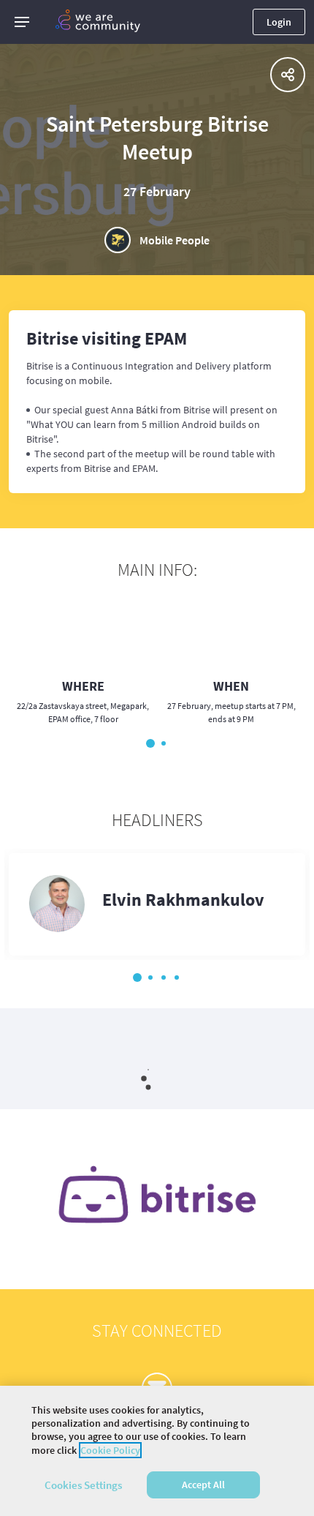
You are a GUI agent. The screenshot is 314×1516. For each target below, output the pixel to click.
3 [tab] (163, 977)
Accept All (203, 1484)
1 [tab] (150, 743)
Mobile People (174, 240)
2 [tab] (163, 743)
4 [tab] (176, 977)
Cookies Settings (83, 1485)
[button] (22, 22)
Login (279, 22)
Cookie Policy (110, 1450)
